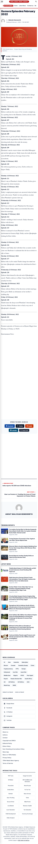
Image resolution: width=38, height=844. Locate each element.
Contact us (30, 5)
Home (16, 5)
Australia (16, 662)
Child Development (11, 813)
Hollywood (7, 672)
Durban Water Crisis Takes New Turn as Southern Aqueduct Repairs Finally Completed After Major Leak (21, 588)
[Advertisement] (19, 344)
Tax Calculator (27, 809)
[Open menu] (2, 2)
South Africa (28, 678)
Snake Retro (10, 789)
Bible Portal (27, 801)
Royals (6, 678)
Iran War (15, 672)
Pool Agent (30, 675)
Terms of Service (8, 763)
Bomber (11, 793)
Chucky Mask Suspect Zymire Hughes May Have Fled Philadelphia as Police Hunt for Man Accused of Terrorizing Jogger (23, 597)
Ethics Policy (7, 746)
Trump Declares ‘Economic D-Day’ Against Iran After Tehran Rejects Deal (22, 539)
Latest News (22, 5)
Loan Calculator (10, 809)
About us (5, 732)
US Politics (21, 682)
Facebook (10, 426)
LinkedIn (14, 430)
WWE (14, 685)
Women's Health (27, 805)
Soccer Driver (10, 801)
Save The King (10, 797)
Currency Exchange (27, 813)
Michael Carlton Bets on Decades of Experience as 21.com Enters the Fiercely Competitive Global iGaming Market (21, 627)
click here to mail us (23, 840)
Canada (13, 665)
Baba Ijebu (25, 662)
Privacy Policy (7, 757)
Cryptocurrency (8, 668)
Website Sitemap (8, 692)
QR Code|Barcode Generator (27, 780)
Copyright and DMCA (9, 740)
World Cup (7, 685)
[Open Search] (36, 1)
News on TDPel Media (9, 754)
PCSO (22, 675)
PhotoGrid (10, 785)
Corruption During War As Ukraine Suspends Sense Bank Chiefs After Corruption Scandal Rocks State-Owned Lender (22, 531)
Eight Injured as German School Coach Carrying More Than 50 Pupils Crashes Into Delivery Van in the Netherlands (22, 579)
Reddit (30, 426)
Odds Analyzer (11, 817)
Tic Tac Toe (27, 789)
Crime (32, 665)
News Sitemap (19, 692)
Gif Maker (10, 779)
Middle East (7, 675)
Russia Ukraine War (16, 678)
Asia (9, 662)
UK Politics (11, 682)
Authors (5, 735)
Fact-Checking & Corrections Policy (13, 749)
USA (28, 682)
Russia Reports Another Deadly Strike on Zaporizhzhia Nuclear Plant (21, 556)
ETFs (17, 668)
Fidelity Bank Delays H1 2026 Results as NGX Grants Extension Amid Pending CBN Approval (22, 569)
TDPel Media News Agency (19, 1)
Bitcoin (6, 665)
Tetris (27, 797)
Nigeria (15, 675)
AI (4, 662)
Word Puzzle (27, 785)
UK (4, 682)
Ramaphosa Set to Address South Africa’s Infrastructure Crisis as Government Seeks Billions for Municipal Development (22, 607)
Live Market (11, 805)
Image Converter (27, 775)
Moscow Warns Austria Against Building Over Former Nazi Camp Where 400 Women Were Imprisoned (23, 547)
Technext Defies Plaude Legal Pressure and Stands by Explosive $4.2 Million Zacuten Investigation (22, 636)
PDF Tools (10, 775)
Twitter (21, 426)
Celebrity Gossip (23, 665)
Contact (5, 737)
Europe (24, 668)
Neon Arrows (27, 793)
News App (6, 752)
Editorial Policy (7, 743)
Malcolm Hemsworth (14, 20)
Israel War (23, 672)
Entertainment (8, 5)
